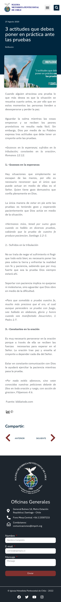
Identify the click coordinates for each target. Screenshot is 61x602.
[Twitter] (26, 597)
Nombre (10, 536)
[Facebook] (19, 597)
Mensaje (10, 557)
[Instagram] (42, 597)
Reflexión (9, 47)
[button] (47, 7)
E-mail (9, 546)
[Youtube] (34, 597)
